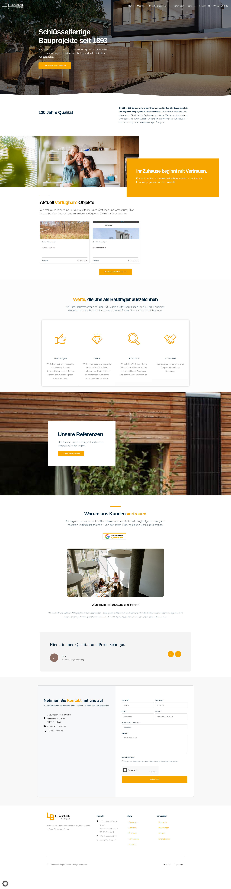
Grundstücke (164, 861)
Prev (171, 677)
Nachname (159, 723)
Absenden (154, 803)
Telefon (157, 734)
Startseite (133, 845)
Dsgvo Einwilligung (128, 780)
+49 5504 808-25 (219, 5)
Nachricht (125, 756)
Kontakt (202, 5)
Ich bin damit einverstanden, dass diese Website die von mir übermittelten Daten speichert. (151, 784)
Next (178, 677)
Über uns (141, 5)
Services (192, 5)
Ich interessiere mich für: (130, 745)
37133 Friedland (48, 247)
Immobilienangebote (158, 5)
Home (131, 5)
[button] (5, 883)
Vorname (125, 723)
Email (123, 734)
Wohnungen (163, 850)
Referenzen (179, 5)
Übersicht (162, 845)
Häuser (161, 856)
